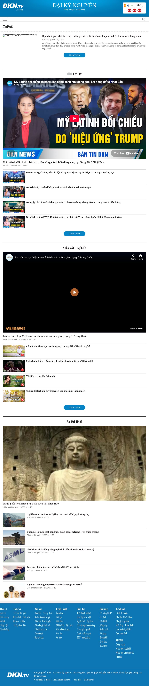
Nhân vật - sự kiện (10, 339)
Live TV (77, 74)
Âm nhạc (59, 613)
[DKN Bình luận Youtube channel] (134, 10)
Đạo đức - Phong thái (43, 613)
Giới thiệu (38, 680)
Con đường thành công (86, 625)
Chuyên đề (39, 633)
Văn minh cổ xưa (62, 629)
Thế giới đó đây (19, 625)
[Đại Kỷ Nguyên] (13, 5)
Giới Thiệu (19, 9)
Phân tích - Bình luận (21, 617)
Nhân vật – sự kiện (74, 248)
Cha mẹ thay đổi (83, 629)
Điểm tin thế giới (33, 535)
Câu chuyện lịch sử (42, 625)
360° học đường (83, 637)
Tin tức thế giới (19, 613)
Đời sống (45, 40)
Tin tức (119, 656)
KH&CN (119, 640)
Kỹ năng (103, 633)
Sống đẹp (103, 625)
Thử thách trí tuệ (84, 613)
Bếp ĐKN (103, 621)
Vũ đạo (59, 637)
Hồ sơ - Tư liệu (19, 621)
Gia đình (103, 617)
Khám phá (104, 629)
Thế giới (17, 609)
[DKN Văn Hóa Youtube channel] (139, 10)
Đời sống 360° (106, 613)
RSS (48, 680)
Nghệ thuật (39, 637)
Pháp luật (4, 625)
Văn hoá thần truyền (43, 621)
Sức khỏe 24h (121, 633)
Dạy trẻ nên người (84, 633)
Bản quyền (89, 680)
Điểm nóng (4, 617)
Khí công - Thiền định (124, 625)
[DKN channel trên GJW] (137, 5)
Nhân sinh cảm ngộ (42, 617)
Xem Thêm (74, 55)
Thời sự (30, 570)
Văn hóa (38, 609)
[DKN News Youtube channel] (129, 10)
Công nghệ (120, 644)
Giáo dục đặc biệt (84, 617)
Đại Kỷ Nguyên (93, 672)
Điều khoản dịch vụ (61, 680)
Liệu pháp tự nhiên (34, 588)
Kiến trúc (59, 621)
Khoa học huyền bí (123, 648)
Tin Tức (6, 166)
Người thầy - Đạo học (85, 621)
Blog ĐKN (103, 637)
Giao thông (4, 629)
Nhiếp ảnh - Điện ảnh (64, 625)
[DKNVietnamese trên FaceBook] (128, 5)
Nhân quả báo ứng (10, 507)
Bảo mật (77, 680)
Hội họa (59, 617)
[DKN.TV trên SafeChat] (125, 5)
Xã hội (2, 621)
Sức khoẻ (30, 518)
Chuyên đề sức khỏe (124, 617)
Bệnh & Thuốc (122, 613)
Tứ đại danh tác (41, 629)
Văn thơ (59, 633)
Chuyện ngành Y (122, 621)
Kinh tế (3, 613)
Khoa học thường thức (125, 652)
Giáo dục (81, 609)
